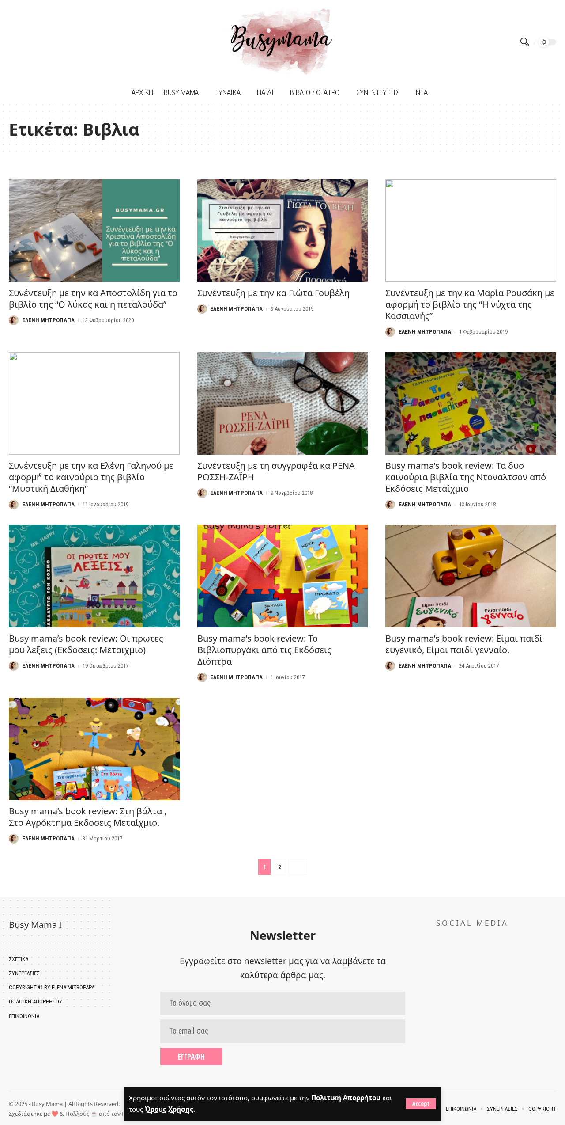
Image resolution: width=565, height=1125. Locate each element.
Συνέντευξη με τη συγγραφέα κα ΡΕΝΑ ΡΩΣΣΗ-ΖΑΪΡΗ (276, 471)
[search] (524, 42)
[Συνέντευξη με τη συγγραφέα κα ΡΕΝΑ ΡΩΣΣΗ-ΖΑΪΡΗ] (282, 403)
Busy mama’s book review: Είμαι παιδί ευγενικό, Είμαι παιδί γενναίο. (463, 644)
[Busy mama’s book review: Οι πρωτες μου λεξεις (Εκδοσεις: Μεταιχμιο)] (94, 576)
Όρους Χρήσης (169, 1109)
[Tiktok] (38, 42)
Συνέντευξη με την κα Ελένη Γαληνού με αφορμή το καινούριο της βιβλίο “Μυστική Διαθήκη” (91, 477)
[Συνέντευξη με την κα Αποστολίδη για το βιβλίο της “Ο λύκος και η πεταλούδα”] (94, 230)
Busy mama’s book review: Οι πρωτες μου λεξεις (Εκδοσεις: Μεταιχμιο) (86, 644)
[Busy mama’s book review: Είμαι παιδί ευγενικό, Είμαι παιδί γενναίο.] (470, 576)
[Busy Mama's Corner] (282, 42)
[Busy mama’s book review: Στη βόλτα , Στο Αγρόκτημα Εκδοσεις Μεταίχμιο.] (94, 749)
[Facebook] (16, 42)
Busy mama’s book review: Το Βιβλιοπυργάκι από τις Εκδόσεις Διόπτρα (264, 649)
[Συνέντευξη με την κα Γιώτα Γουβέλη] (282, 230)
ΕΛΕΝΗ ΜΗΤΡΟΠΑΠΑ (48, 320)
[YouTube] (27, 42)
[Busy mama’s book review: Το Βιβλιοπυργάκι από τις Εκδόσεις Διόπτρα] (282, 576)
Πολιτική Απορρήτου (345, 1097)
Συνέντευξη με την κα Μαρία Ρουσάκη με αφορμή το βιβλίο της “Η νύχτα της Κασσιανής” (469, 304)
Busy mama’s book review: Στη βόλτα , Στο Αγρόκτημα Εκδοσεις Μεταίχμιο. (87, 817)
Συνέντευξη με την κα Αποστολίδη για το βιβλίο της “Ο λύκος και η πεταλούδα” (93, 298)
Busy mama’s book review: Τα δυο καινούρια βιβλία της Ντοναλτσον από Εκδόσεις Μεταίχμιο (465, 477)
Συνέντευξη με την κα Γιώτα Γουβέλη (273, 293)
